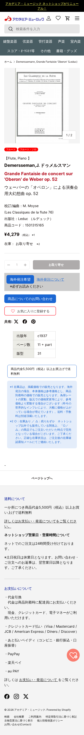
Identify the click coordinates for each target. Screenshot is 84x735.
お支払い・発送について (38, 680)
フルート (11, 149)
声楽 (61, 41)
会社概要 (19, 716)
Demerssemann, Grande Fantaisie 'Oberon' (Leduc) (46, 61)
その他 (45, 51)
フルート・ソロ (28, 149)
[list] (42, 105)
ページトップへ (42, 478)
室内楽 (75, 41)
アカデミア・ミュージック (29, 709)
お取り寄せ (56, 264)
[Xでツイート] (16, 321)
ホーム (8, 61)
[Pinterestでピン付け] (33, 321)
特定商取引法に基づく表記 (61, 716)
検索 (6, 716)
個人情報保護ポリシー (50, 720)
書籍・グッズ (66, 51)
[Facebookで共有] (24, 321)
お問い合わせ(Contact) (17, 724)
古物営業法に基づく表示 (18, 720)
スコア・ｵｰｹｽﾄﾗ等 (21, 51)
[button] (67, 18)
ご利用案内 (34, 716)
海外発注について (50, 279)
